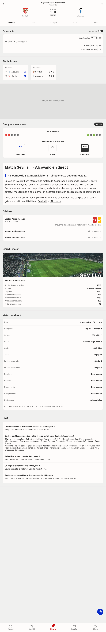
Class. (95, 22)
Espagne (98, 354)
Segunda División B (93, 329)
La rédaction (13, 406)
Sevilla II (42, 201)
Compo (54, 22)
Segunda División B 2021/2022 (53, 3)
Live (33, 22)
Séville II (98, 361)
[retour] (4, 3)
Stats (75, 22)
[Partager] (101, 3)
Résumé (11, 22)
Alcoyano (56, 201)
